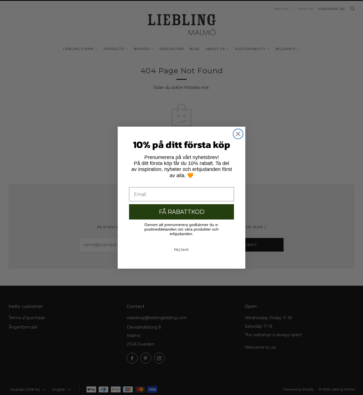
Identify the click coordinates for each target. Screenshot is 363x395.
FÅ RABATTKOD (181, 211)
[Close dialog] (238, 134)
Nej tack (181, 249)
